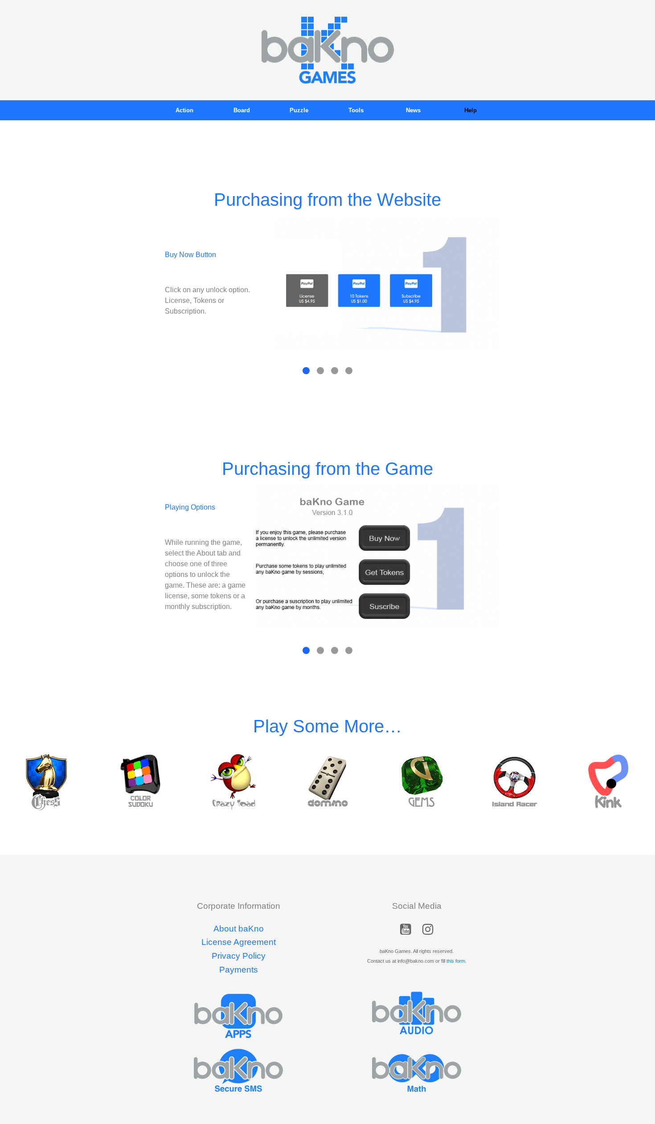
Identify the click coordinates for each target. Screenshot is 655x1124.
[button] (405, 931)
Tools (356, 110)
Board (241, 110)
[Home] (327, 49)
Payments (238, 969)
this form (455, 961)
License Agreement (238, 942)
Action (184, 110)
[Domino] (327, 781)
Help (470, 110)
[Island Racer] (514, 781)
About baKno (238, 928)
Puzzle (299, 110)
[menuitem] (184, 110)
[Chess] (47, 781)
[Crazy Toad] (234, 781)
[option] (47, 781)
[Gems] (421, 781)
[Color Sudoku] (140, 781)
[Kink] (608, 781)
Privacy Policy (239, 956)
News (413, 110)
